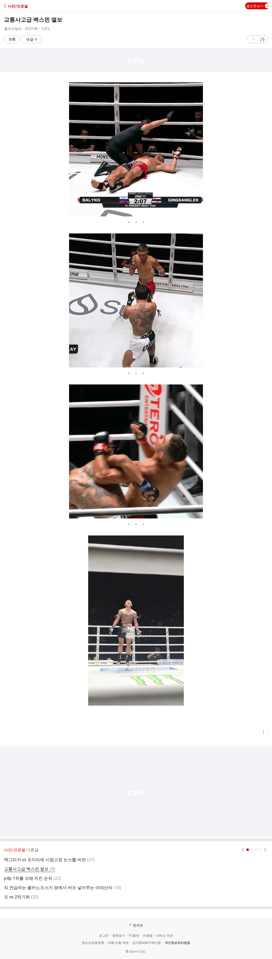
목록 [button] (11, 39)
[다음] (265, 850)
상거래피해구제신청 (146, 943)
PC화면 (134, 935)
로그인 (104, 935)
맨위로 (138, 925)
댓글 (31, 39)
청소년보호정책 (93, 943)
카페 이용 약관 (118, 943)
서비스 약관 (164, 935)
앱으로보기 (255, 5)
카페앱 (147, 935)
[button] (27, 6)
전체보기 (118, 935)
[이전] (242, 850)
